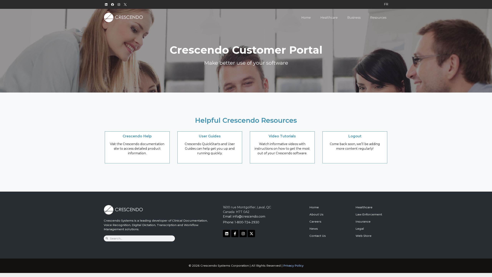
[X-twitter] (251, 233)
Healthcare (329, 17)
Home (306, 17)
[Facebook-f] (235, 233)
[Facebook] (112, 4)
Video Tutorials (282, 136)
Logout (355, 136)
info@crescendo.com (249, 216)
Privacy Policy (293, 265)
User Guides (210, 136)
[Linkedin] (106, 4)
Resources (378, 17)
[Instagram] (118, 4)
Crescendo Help (137, 136)
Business (354, 17)
